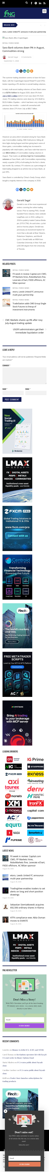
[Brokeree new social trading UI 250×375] (17, 453)
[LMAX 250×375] (17, 502)
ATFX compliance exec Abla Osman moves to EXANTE (27, 919)
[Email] (28, 71)
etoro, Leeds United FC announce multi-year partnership (24, 32)
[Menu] (3, 2)
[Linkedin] (24, 71)
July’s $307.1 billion (9, 96)
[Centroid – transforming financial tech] (17, 599)
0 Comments (27, 57)
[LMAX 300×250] (20, 960)
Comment (6, 365)
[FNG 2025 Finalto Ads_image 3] (17, 648)
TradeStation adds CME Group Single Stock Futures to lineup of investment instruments (29, 306)
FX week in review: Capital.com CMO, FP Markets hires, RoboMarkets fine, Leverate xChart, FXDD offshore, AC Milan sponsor (23, 861)
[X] (20, 71)
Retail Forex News (10, 43)
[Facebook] (17, 71)
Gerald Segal (13, 57)
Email (27, 389)
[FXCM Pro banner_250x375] (17, 550)
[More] (31, 71)
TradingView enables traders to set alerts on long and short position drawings (27, 891)
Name (4, 389)
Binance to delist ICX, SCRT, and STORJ (28, 1050)
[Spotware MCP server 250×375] (17, 745)
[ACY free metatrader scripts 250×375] (17, 696)
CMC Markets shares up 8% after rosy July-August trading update (22, 321)
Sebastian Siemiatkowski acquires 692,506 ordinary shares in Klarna (27, 906)
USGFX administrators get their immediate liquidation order (30, 331)
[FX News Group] (9, 17)
